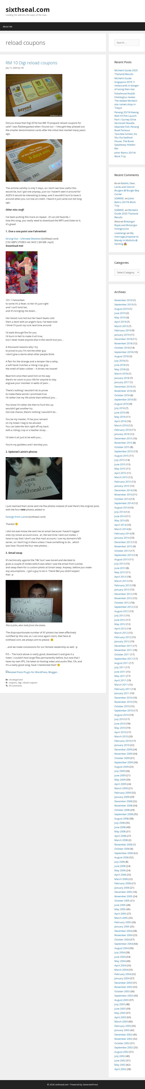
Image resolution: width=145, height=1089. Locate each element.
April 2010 (120, 732)
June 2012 (120, 619)
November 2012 (123, 598)
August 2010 (121, 715)
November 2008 (123, 805)
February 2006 (122, 883)
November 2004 (123, 935)
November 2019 (123, 300)
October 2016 (122, 395)
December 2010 (123, 697)
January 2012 (121, 641)
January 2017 (121, 382)
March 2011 (121, 684)
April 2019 (120, 321)
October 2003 (122, 991)
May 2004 (120, 961)
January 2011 (121, 693)
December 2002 (123, 1034)
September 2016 (123, 399)
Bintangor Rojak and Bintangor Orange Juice (125, 225)
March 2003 (121, 1021)
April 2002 (120, 1069)
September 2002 (123, 1047)
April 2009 (120, 784)
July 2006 (119, 861)
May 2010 (120, 727)
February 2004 (122, 974)
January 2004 (121, 978)
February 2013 (122, 585)
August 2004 (121, 948)
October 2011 (122, 654)
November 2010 (123, 701)
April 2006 (120, 874)
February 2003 (122, 1026)
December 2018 (123, 339)
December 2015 (123, 438)
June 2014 (120, 516)
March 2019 (121, 326)
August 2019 (121, 308)
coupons (13, 682)
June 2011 (120, 671)
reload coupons (30, 682)
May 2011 (120, 676)
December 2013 (123, 542)
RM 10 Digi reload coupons (31, 63)
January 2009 (121, 797)
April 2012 (120, 628)
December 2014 (123, 490)
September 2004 (123, 943)
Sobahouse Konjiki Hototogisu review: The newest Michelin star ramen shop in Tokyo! (125, 100)
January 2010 (121, 745)
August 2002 (121, 1051)
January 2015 (121, 485)
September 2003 (123, 995)
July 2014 (119, 511)
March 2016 (121, 425)
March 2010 (121, 736)
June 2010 (120, 723)
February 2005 (122, 922)
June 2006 (120, 866)
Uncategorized (16, 679)
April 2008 (120, 835)
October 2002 (122, 1043)
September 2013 (123, 555)
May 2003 (120, 1013)
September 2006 (123, 853)
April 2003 (120, 1017)
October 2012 (122, 602)
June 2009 (120, 775)
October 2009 (122, 758)
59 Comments (15, 685)
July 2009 (119, 771)
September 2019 (123, 304)
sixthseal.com (28, 9)
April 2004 (120, 965)
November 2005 (123, 896)
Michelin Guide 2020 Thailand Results (126, 213)
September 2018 (123, 352)
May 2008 (120, 831)
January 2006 (121, 887)
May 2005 (120, 909)
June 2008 (120, 827)
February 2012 (122, 637)
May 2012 (120, 624)
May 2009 (120, 779)
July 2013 (119, 563)
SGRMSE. (119, 198)
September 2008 (123, 814)
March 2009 (121, 788)
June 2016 (120, 412)
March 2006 (121, 879)
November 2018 (123, 343)
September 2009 (123, 762)
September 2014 (123, 503)
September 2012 (123, 606)
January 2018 (121, 378)
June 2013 (120, 568)
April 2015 (120, 473)
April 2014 (120, 524)
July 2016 (119, 408)
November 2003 (123, 987)
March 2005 (121, 917)
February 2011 (122, 689)
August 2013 (121, 559)
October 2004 (122, 939)
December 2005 (123, 892)
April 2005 (120, 913)
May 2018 (120, 369)
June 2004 (120, 956)
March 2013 (121, 581)
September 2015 (123, 451)
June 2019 (120, 313)
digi (19, 682)
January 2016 (121, 434)
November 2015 (123, 442)
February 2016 (122, 429)
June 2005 (120, 905)
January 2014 (121, 537)
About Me (7, 26)
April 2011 (120, 680)
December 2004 (123, 930)
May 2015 (120, 468)
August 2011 (121, 663)
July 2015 (119, 460)
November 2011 (123, 650)
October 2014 (122, 499)
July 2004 (119, 952)
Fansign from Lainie (17, 516)
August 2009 (121, 766)
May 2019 (120, 317)
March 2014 (121, 529)
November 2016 (123, 390)
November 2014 (123, 494)
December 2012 (123, 594)
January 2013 (121, 589)
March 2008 (121, 840)
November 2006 (123, 844)
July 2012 (119, 615)
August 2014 (121, 507)
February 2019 (122, 330)
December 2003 (123, 982)
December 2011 (123, 645)
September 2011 (123, 658)
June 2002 (120, 1060)
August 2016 (121, 403)
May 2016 (120, 416)
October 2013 (122, 550)
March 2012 (121, 632)
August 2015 (121, 455)
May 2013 (120, 572)
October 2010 (122, 706)
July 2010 (119, 719)
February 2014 (122, 533)
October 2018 (122, 347)
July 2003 (119, 1004)
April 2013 (120, 576)
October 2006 (122, 848)
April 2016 (120, 421)
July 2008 (119, 822)
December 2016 (123, 386)
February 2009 (122, 792)
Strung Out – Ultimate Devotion (23, 238)
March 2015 (121, 477)
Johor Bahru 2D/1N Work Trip (125, 202)
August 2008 (121, 818)
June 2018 (120, 365)
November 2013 (123, 546)
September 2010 (123, 710)
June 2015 (120, 464)
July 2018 (119, 360)
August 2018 (121, 356)
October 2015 (122, 447)
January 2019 (121, 334)
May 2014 (120, 520)
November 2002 (123, 1038)
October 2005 (122, 900)
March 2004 (121, 969)
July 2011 (119, 667)
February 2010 (122, 740)
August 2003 (121, 1000)
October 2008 (122, 810)
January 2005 (121, 926)
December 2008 (123, 801)
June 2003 (120, 1008)
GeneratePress (90, 1084)
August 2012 (121, 611)
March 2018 (121, 373)
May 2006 (120, 870)
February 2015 (122, 481)
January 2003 (121, 1030)
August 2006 (121, 857)
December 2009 (123, 749)
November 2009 (123, 753)
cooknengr (120, 233)
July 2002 (119, 1056)
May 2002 (120, 1064)
